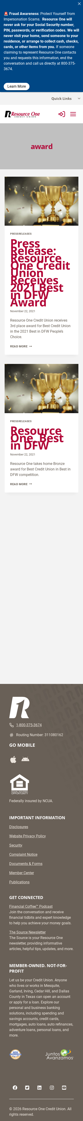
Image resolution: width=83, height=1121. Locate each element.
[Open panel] (61, 114)
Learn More (16, 86)
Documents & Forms (25, 864)
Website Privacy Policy (27, 836)
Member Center (21, 873)
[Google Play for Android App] (27, 759)
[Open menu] (73, 114)
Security (15, 845)
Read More (21, 346)
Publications (19, 882)
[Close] (79, 3)
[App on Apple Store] (15, 759)
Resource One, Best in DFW (37, 438)
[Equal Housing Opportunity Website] (19, 784)
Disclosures (18, 827)
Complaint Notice (23, 854)
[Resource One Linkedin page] (39, 1087)
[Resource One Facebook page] (15, 1087)
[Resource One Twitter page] (27, 1087)
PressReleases (21, 233)
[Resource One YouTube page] (64, 1087)
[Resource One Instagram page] (52, 1087)
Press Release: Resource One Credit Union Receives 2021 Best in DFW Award (40, 272)
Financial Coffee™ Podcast (31, 906)
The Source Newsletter (27, 932)
